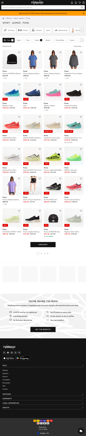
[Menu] (2, 2)
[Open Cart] (83, 2)
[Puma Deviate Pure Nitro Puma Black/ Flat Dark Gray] (73, 91)
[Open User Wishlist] (80, 2)
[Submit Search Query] (82, 7)
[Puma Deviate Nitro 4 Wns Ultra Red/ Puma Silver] (12, 123)
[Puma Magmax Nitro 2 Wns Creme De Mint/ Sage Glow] (73, 217)
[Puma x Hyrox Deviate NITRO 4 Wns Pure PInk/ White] (73, 185)
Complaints (6, 380)
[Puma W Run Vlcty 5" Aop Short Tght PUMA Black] (32, 185)
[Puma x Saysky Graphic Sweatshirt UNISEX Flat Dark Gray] (73, 59)
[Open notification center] (76, 2)
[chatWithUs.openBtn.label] (81, 431)
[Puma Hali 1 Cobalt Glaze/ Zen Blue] (32, 91)
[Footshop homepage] (37, 2)
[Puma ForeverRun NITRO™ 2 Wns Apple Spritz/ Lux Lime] (12, 217)
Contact (5, 389)
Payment (5, 373)
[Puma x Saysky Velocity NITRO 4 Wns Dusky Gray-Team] (32, 217)
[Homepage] (43, 347)
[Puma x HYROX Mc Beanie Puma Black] (12, 59)
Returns (5, 376)
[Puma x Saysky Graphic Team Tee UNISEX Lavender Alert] (12, 185)
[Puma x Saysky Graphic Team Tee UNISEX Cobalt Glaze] (32, 59)
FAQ (4, 386)
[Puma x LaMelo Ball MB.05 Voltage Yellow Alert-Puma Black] (53, 156)
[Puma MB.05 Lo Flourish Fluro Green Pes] (73, 156)
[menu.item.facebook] (4, 352)
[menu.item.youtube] (8, 352)
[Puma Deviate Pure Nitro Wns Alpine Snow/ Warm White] (53, 123)
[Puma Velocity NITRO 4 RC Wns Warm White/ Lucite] (32, 123)
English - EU (44, 433)
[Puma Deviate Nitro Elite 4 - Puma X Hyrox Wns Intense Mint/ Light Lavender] (73, 123)
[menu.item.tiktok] (15, 352)
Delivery (5, 370)
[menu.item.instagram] (11, 352)
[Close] (83, 13)
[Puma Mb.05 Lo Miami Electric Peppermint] (53, 91)
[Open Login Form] (72, 2)
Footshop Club (35, 305)
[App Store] (9, 358)
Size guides (6, 383)
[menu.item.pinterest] (19, 352)
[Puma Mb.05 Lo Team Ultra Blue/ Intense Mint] (12, 91)
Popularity (77, 46)
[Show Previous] (48, 253)
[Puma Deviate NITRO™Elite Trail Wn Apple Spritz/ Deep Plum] (32, 156)
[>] (81, 30)
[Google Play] (23, 358)
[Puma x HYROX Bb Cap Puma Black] (53, 217)
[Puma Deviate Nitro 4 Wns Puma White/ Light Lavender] (12, 156)
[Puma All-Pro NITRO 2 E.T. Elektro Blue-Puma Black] (53, 185)
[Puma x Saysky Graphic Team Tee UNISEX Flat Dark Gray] (53, 59)
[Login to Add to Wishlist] (19, 52)
